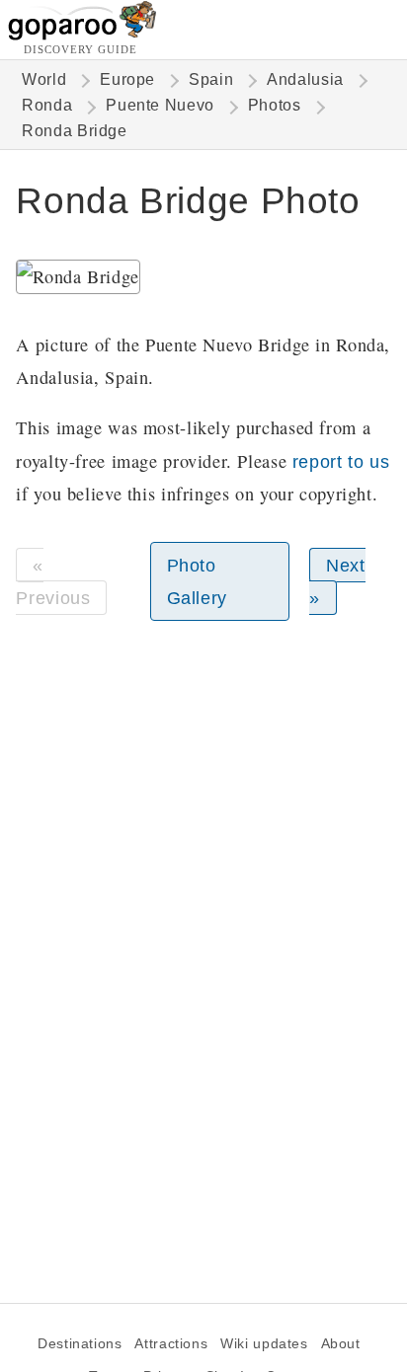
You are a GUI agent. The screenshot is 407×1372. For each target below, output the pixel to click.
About (341, 1343)
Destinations (80, 1343)
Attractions (170, 1343)
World (44, 79)
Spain (211, 79)
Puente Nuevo (159, 105)
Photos (274, 105)
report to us (340, 461)
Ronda (47, 105)
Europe (127, 79)
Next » (337, 581)
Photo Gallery (197, 581)
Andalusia (305, 79)
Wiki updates (263, 1343)
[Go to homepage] (82, 35)
